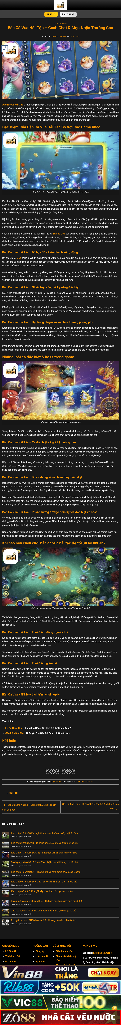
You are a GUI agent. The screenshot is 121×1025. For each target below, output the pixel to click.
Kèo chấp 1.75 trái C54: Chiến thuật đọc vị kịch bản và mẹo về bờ (44, 852)
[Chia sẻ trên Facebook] (52, 771)
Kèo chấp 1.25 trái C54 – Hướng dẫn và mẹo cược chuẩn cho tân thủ (46, 872)
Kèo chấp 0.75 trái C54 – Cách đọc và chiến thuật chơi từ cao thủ (44, 881)
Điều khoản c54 (64, 951)
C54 (19, 258)
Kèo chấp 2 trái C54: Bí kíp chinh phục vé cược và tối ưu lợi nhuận (44, 843)
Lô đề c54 (10, 951)
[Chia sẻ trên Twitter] (57, 771)
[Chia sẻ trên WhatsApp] (47, 771)
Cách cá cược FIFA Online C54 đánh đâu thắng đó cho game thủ (44, 910)
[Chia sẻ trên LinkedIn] (73, 771)
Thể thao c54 (12, 956)
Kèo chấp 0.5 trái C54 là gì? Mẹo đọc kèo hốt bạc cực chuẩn (42, 891)
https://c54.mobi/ (102, 952)
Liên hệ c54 (42, 956)
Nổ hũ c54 (10, 961)
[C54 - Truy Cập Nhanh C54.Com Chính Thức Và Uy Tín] (60, 5)
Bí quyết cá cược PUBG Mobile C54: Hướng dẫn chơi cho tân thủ (44, 920)
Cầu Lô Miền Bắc (14, 733)
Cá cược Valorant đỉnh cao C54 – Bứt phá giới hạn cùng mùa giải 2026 (47, 901)
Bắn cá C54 (59, 233)
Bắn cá (57, 24)
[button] (4, 5)
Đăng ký (40, 951)
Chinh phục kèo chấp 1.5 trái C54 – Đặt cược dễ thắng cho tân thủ (45, 862)
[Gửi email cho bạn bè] (63, 771)
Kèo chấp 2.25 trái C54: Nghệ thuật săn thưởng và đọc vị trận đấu (44, 833)
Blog (64, 24)
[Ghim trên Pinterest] (68, 771)
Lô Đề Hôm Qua (13, 728)
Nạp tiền (40, 961)
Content (75, 37)
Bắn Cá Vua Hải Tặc (85, 782)
